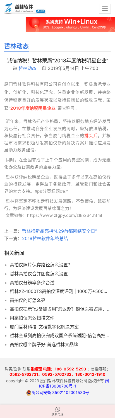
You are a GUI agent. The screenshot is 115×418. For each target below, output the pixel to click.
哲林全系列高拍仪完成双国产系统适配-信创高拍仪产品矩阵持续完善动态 (60, 335)
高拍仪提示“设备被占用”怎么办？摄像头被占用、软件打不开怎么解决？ (60, 309)
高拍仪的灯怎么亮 (27, 300)
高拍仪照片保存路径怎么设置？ (41, 264)
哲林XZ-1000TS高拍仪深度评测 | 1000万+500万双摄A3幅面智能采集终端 (60, 291)
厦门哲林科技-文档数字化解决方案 (44, 327)
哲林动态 (27, 68)
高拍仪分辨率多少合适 (32, 282)
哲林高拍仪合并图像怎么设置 (39, 273)
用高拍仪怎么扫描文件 (32, 318)
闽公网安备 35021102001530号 (60, 392)
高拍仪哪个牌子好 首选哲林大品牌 (44, 344)
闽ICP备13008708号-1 (74, 383)
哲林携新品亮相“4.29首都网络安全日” (59, 231)
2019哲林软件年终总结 (45, 238)
